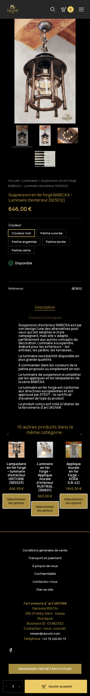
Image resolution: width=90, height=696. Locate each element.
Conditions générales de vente (45, 550)
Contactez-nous (45, 581)
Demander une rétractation (45, 669)
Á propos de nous (45, 566)
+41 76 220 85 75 (54, 639)
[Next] (81, 434)
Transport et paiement (45, 558)
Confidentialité (45, 573)
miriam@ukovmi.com (45, 633)
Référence (15, 288)
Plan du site (45, 589)
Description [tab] (45, 307)
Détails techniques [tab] (45, 317)
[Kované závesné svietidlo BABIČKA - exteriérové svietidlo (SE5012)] (22, 136)
